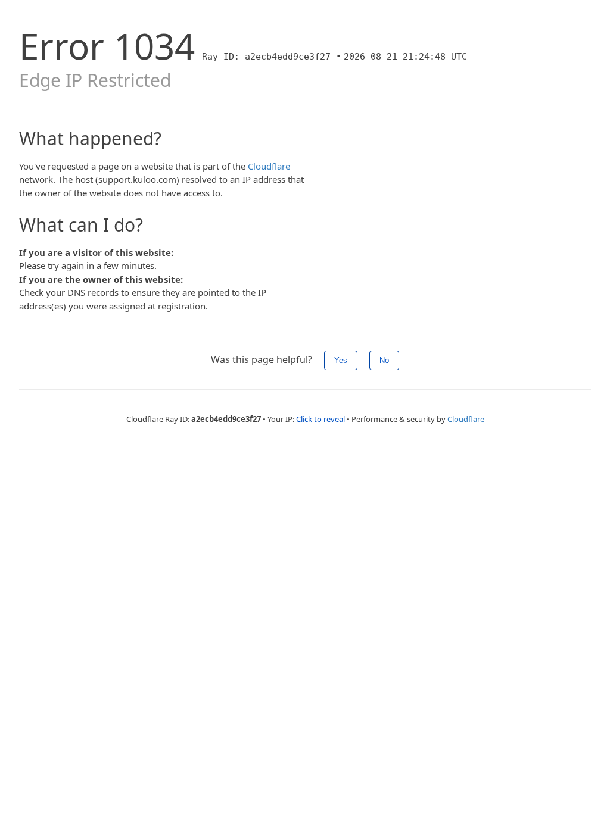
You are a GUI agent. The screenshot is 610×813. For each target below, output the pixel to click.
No (384, 360)
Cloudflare (269, 166)
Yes (340, 360)
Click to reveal (320, 419)
